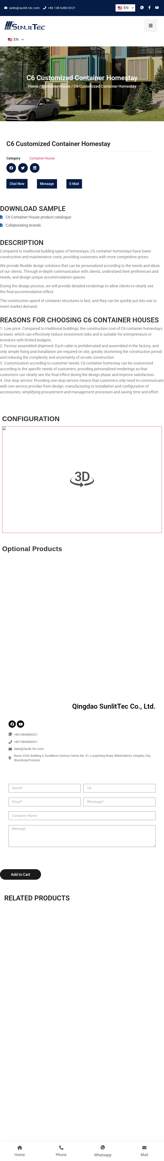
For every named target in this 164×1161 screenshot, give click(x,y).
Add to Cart (20, 874)
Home (33, 86)
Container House (56, 86)
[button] (11, 168)
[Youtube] (20, 724)
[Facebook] (12, 724)
